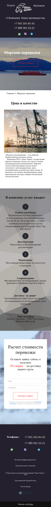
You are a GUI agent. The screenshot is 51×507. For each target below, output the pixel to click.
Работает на (25, 504)
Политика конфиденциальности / (25, 460)
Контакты (39, 5)
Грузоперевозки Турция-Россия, (25, 480)
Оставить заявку (25, 396)
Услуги (11, 5)
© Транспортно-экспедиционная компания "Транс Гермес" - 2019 (25, 473)
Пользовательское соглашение (25, 466)
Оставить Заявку (25, 63)
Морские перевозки (26, 93)
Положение (37, 402)
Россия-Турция (25, 486)
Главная (10, 93)
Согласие (13, 404)
